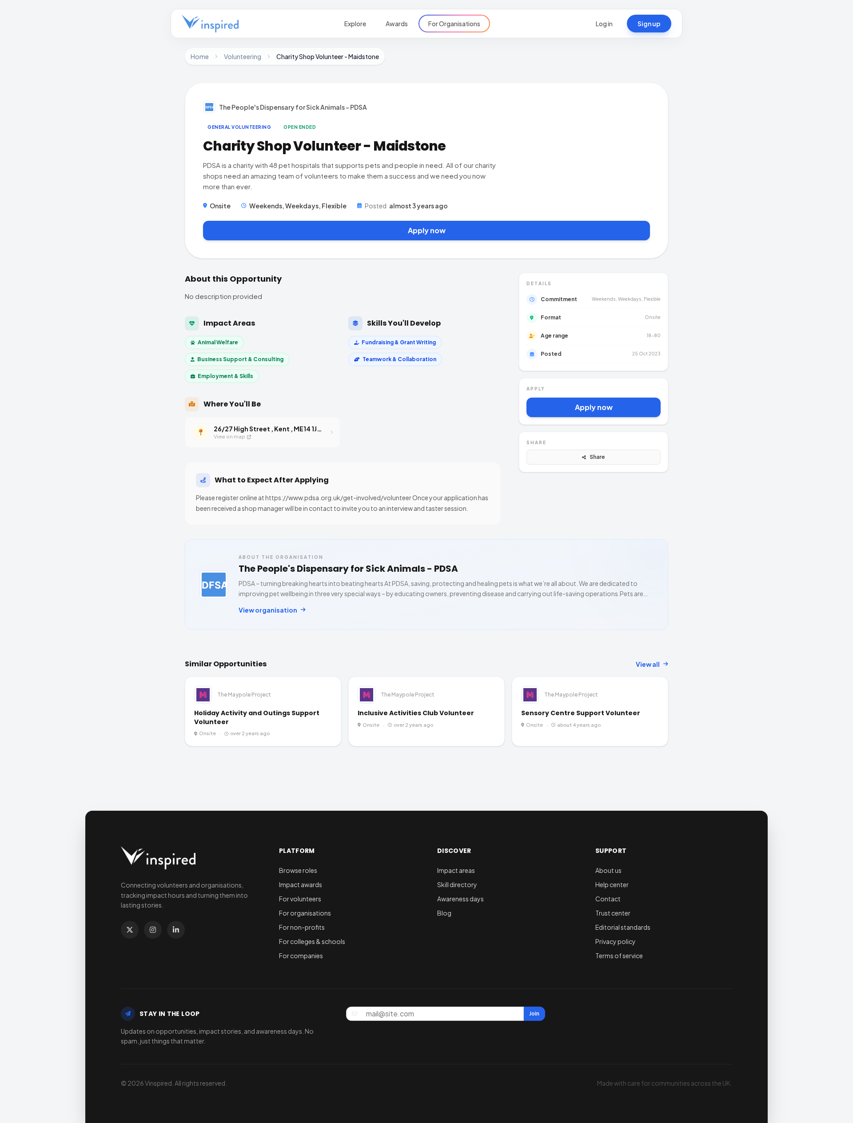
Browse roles (298, 870)
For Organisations (454, 24)
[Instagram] (153, 930)
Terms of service (619, 956)
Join (534, 1013)
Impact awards (300, 884)
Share (597, 457)
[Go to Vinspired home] (210, 23)
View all (648, 664)
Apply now (427, 230)
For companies (301, 956)
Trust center (612, 913)
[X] (130, 930)
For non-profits (302, 927)
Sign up (649, 24)
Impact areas (456, 870)
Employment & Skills (225, 376)
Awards (397, 24)
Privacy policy (615, 941)
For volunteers (300, 899)
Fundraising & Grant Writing (399, 342)
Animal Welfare (218, 342)
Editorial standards (622, 927)
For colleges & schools (312, 941)
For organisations (305, 913)
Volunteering (242, 56)
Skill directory (457, 884)
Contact (608, 899)
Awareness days (460, 899)
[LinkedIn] (176, 930)
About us (608, 870)
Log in (604, 24)
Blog (444, 913)
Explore (355, 24)
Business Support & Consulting (240, 359)
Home (200, 56)
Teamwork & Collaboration (399, 359)
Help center (612, 884)
